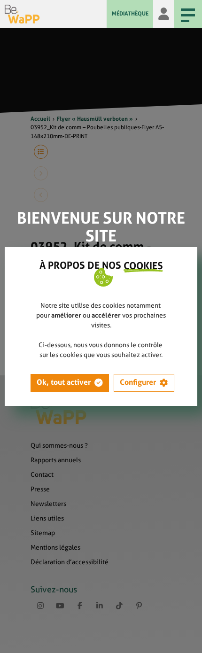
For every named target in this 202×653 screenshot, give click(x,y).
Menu (188, 14)
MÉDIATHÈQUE (130, 13)
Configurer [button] (138, 382)
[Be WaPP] (56, 14)
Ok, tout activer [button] (64, 382)
